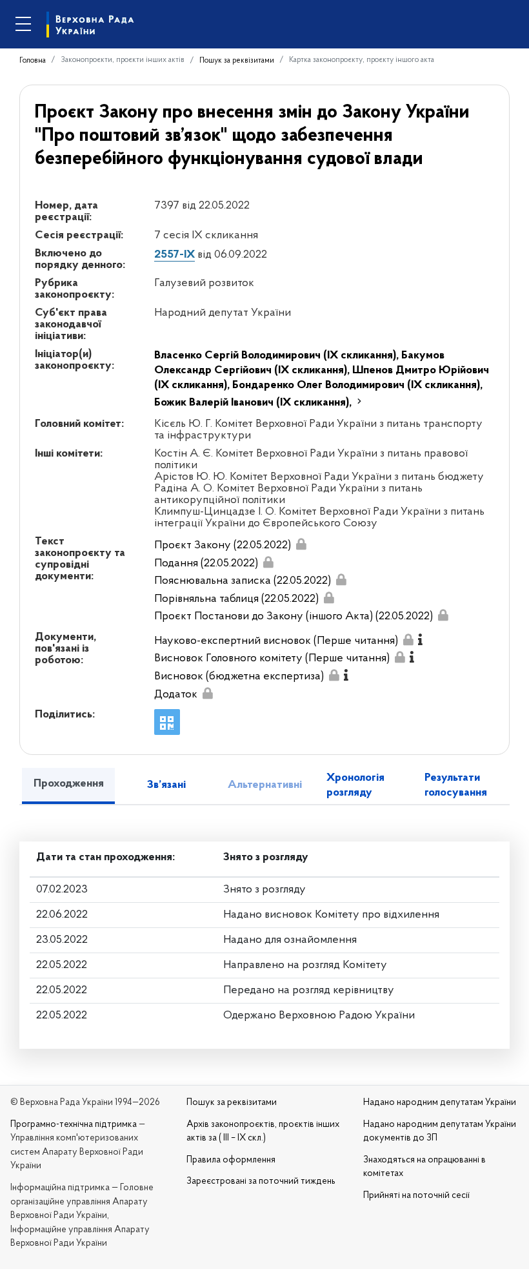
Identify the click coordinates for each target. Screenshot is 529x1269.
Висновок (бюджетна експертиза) (239, 677)
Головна (32, 61)
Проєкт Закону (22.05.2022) (222, 546)
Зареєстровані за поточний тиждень (260, 1181)
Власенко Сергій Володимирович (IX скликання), (277, 356)
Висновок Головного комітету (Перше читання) (272, 659)
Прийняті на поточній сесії (416, 1196)
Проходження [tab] (69, 784)
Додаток (175, 695)
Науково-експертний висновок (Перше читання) (276, 641)
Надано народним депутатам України (439, 1103)
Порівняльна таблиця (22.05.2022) (236, 599)
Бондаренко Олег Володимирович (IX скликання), (357, 385)
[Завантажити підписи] (301, 544)
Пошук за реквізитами (236, 61)
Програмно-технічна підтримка (73, 1125)
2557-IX (174, 255)
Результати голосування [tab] (455, 785)
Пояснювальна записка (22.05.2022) (242, 581)
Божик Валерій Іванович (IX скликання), (254, 403)
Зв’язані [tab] (166, 785)
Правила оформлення (230, 1160)
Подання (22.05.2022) (206, 564)
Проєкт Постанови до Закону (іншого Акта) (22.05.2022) (293, 617)
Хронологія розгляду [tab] (355, 785)
